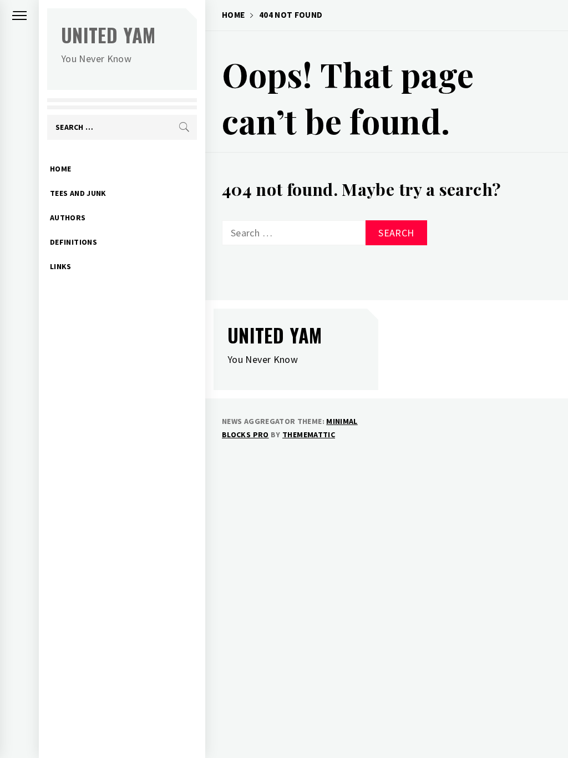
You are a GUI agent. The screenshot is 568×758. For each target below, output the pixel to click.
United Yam (108, 35)
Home (60, 169)
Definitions (73, 242)
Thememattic (308, 434)
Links (61, 266)
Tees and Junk (78, 193)
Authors (68, 218)
